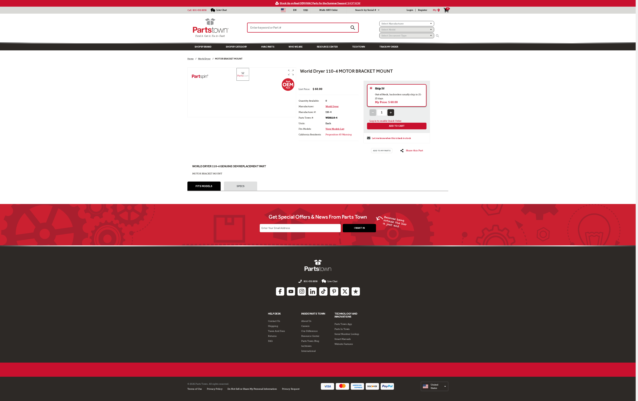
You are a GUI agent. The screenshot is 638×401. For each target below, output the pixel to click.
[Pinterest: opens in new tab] (334, 291)
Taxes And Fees (276, 331)
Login (410, 10)
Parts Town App (343, 324)
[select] (434, 386)
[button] (291, 72)
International (308, 351)
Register (422, 10)
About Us (306, 321)
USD (305, 10)
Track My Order (388, 46)
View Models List (334, 129)
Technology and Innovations (345, 315)
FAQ (270, 341)
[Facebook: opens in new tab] (280, 291)
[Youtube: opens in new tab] (291, 291)
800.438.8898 (200, 10)
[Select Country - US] (283, 10)
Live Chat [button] (332, 281)
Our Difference (309, 331)
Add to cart (397, 126)
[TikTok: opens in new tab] (323, 291)
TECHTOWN (358, 46)
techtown (306, 346)
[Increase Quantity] (390, 112)
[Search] (437, 35)
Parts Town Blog (310, 341)
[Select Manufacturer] (406, 23)
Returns (272, 336)
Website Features (343, 344)
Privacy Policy (214, 389)
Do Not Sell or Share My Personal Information (252, 389)
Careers (305, 326)
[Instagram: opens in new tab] (302, 291)
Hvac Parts (267, 46)
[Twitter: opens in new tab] (345, 291)
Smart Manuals (342, 339)
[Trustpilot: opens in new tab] (356, 291)
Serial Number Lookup (346, 334)
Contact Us (274, 321)
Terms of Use (194, 389)
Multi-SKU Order (328, 10)
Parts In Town (342, 329)
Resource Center (327, 46)
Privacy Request (291, 389)
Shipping (273, 326)
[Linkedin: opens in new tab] (312, 291)
